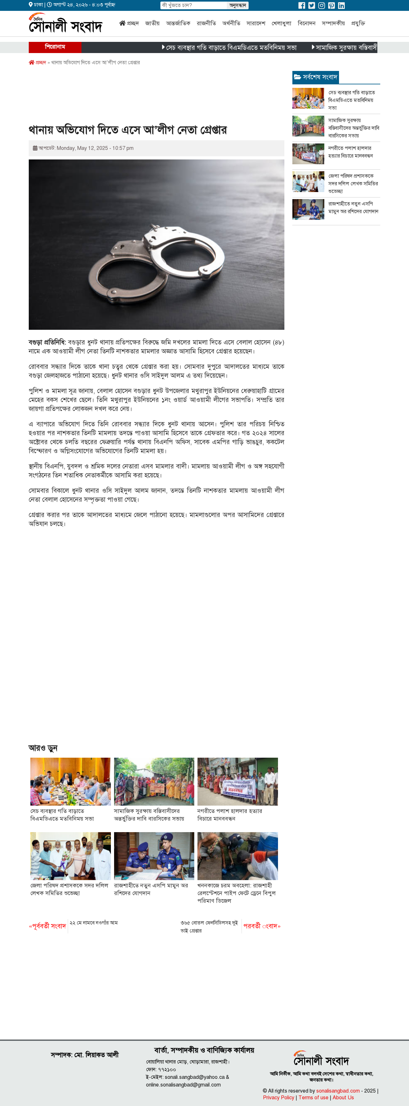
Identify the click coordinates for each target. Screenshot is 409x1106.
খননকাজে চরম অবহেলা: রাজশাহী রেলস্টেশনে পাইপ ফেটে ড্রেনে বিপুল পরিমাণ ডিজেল (236, 893)
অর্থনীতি (231, 23)
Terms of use (313, 1097)
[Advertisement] (145, 96)
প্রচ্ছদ (133, 23)
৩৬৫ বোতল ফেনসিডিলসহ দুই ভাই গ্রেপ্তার (231, 927)
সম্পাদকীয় (333, 23)
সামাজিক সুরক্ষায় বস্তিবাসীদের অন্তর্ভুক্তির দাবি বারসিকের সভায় (353, 128)
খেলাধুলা (281, 23)
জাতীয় (152, 23)
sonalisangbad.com (338, 1091)
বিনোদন (307, 23)
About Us (343, 1097)
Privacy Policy (278, 1097)
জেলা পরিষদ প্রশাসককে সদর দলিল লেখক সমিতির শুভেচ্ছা (353, 184)
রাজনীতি (206, 23)
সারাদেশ (256, 23)
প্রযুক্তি (358, 23)
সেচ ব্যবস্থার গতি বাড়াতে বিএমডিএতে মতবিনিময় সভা (210, 48)
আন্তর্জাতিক (178, 23)
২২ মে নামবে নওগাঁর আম (73, 925)
